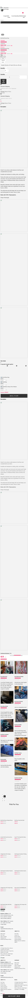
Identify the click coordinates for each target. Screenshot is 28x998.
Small (3, 58)
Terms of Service (18, 937)
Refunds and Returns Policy (6, 939)
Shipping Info (3, 937)
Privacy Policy (17, 936)
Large (3, 62)
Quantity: (3, 68)
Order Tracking (4, 936)
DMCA (16, 942)
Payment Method (18, 939)
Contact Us (17, 935)
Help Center (3, 933)
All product (3, 40)
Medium (3, 60)
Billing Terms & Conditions (20, 940)
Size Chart (3, 935)
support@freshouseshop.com (7, 928)
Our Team (16, 933)
